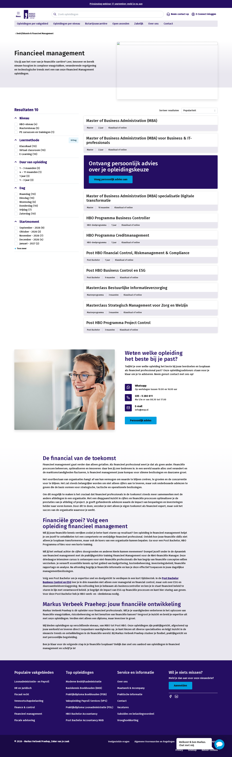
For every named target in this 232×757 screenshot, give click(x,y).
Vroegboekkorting (127, 720)
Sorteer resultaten (169, 110)
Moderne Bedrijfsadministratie (83, 681)
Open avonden (120, 23)
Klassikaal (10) (28, 146)
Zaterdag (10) (27, 213)
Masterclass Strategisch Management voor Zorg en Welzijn (137, 305)
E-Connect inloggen (206, 14)
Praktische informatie (129, 694)
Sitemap (192, 750)
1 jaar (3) (24, 176)
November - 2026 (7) (31, 235)
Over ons (153, 23)
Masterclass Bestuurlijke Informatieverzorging (126, 288)
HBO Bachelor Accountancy (81, 713)
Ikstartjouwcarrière (96, 23)
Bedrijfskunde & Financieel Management (35, 33)
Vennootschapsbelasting (29, 700)
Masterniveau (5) (29, 128)
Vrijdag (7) (25, 209)
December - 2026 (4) (31, 239)
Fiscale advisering (24, 720)
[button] (219, 744)
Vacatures (123, 707)
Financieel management (28, 713)
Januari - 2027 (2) (29, 243)
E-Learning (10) (28, 154)
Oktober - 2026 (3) (30, 231)
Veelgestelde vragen (118, 741)
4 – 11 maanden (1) (30, 172)
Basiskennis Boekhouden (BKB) (84, 688)
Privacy (179, 750)
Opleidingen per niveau (66, 23)
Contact (169, 23)
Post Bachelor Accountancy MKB (85, 720)
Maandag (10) (27, 194)
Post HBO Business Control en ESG (115, 270)
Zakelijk (138, 23)
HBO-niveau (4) (28, 124)
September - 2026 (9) (31, 227)
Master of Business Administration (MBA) (121, 120)
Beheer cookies (210, 750)
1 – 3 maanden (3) (29, 168)
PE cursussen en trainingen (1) (36, 132)
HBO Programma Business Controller (118, 218)
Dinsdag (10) (26, 198)
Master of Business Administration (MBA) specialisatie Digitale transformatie (140, 198)
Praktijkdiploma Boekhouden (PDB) (86, 694)
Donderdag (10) (28, 205)
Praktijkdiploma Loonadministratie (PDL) (89, 707)
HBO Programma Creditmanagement (117, 235)
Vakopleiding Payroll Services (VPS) (86, 700)
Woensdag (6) (27, 201)
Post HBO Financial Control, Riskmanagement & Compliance (137, 253)
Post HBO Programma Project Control (118, 323)
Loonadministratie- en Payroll (31, 681)
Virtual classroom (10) (32, 150)
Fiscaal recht (21, 694)
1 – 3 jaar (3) (26, 180)
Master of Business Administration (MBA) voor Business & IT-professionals (139, 140)
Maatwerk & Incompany (131, 688)
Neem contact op (180, 14)
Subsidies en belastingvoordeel (135, 713)
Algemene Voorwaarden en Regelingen (154, 741)
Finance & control (24, 707)
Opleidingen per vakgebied (32, 23)
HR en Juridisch (23, 688)
